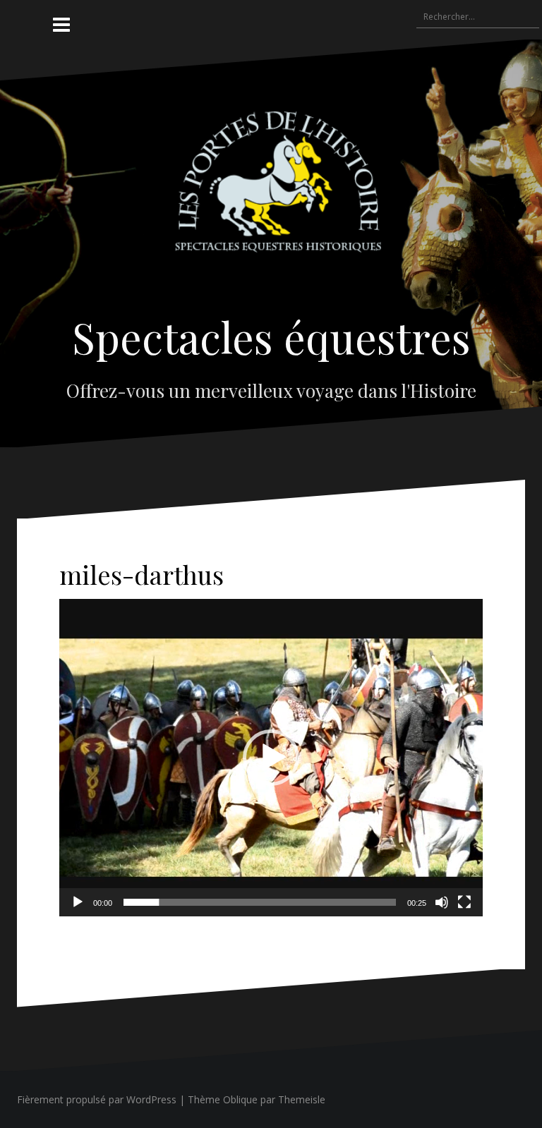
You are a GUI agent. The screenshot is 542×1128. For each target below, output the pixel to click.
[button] (271, 757)
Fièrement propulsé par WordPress (96, 1099)
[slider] (260, 902)
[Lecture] (78, 902)
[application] (271, 757)
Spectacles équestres (271, 336)
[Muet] (442, 902)
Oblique (240, 1099)
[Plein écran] (464, 902)
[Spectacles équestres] (271, 194)
